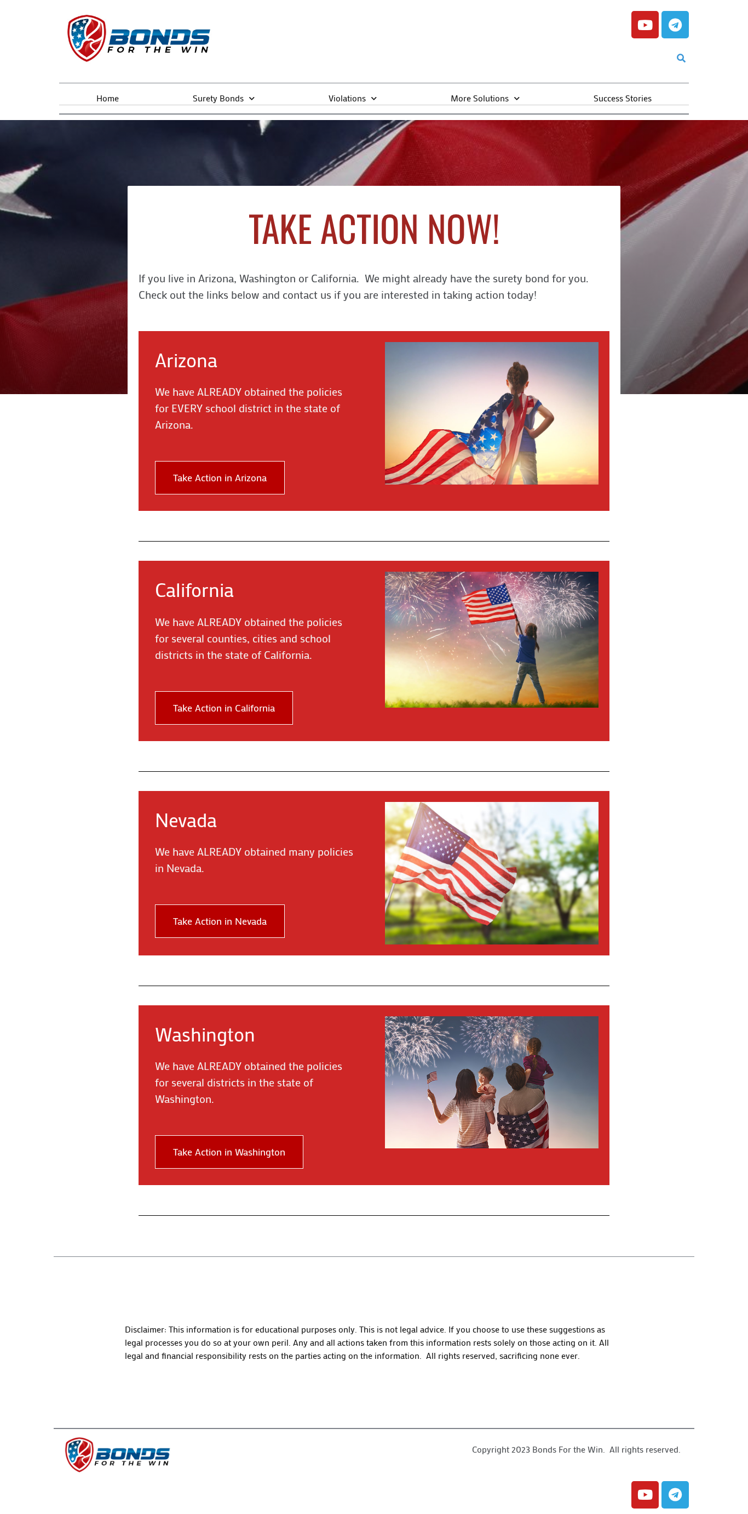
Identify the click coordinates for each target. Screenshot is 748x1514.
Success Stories (623, 98)
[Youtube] (645, 24)
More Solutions (480, 98)
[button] (681, 58)
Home (107, 98)
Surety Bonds (218, 98)
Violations (347, 98)
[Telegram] (675, 24)
